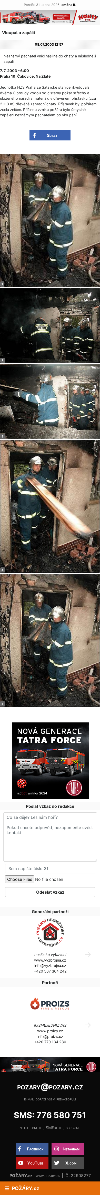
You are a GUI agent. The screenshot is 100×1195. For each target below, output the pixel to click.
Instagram (71, 1148)
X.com (70, 1163)
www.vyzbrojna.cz (50, 960)
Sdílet (52, 135)
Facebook (35, 1148)
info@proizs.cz (50, 1036)
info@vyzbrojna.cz (50, 965)
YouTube (35, 1163)
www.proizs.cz (50, 1031)
